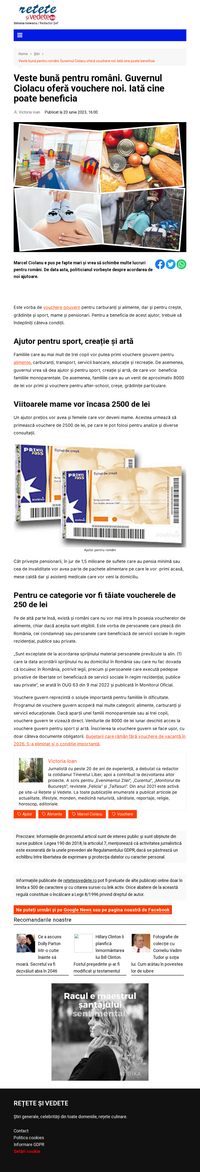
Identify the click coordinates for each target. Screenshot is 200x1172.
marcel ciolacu (89, 814)
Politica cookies (29, 1137)
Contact (21, 1130)
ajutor (27, 814)
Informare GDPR (29, 1144)
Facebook (159, 910)
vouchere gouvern (61, 307)
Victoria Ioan (29, 112)
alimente (22, 362)
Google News (77, 910)
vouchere (125, 814)
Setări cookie (27, 1151)
